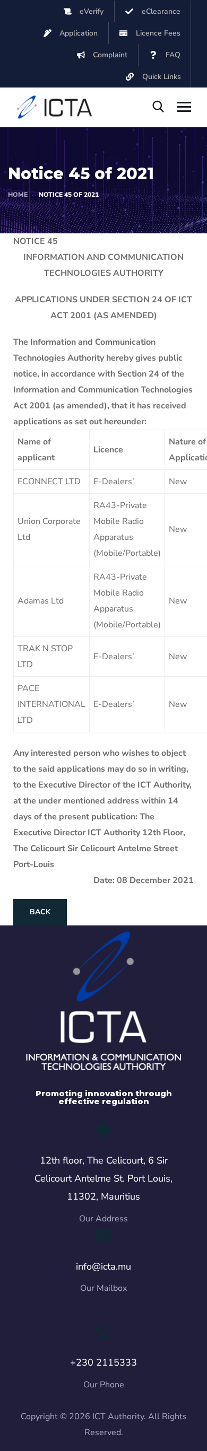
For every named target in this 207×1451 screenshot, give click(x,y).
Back (40, 912)
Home (18, 194)
